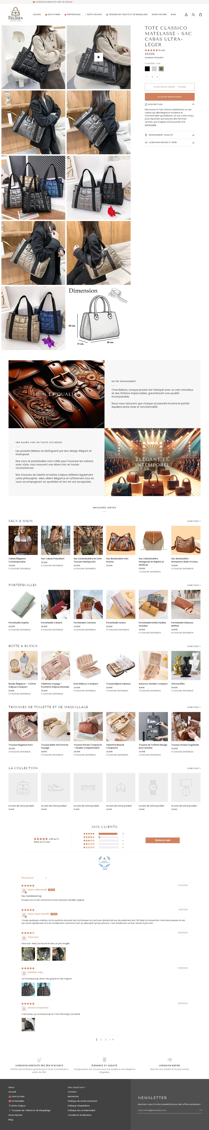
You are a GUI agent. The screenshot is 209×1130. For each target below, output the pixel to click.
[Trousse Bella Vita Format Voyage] (55, 726)
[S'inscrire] (199, 1110)
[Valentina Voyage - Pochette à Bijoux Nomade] (55, 665)
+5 (130, 630)
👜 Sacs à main (16, 1096)
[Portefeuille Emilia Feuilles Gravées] (153, 604)
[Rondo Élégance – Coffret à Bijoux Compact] (23, 665)
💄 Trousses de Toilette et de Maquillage (29, 1110)
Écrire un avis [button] (162, 840)
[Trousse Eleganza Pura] (23, 726)
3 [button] (105, 1039)
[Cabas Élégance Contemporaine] (23, 540)
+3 (195, 633)
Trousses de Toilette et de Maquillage (48, 707)
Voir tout (193, 521)
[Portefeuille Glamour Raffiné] (185, 604)
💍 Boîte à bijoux (17, 1105)
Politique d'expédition (79, 1105)
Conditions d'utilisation (79, 1115)
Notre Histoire (15, 1115)
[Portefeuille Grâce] (120, 604)
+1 (195, 569)
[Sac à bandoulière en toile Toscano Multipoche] (88, 540)
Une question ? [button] (76, 1087)
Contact (72, 1091)
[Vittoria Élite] (185, 665)
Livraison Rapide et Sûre (162, 142)
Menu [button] (12, 1087)
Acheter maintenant (170, 96)
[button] (151, 50)
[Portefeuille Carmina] (88, 604)
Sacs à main (21, 521)
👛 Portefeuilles (16, 1101)
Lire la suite (150, 125)
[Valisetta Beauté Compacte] (120, 726)
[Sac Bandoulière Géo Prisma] (120, 540)
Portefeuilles (23, 585)
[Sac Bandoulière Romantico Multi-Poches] (185, 540)
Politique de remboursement (82, 1101)
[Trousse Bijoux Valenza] (120, 665)
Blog (11, 1119)
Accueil (12, 1091)
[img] (27, 885)
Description (155, 104)
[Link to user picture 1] (28, 954)
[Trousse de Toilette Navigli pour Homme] (153, 726)
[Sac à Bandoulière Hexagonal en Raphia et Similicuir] (153, 540)
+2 (162, 572)
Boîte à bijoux (23, 646)
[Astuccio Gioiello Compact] (153, 665)
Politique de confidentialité (81, 1110)
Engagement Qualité (160, 135)
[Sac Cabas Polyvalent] (55, 540)
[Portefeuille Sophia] (23, 604)
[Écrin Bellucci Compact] (88, 665)
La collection (23, 768)
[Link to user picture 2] (43, 954)
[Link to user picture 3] (59, 954)
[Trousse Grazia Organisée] (185, 726)
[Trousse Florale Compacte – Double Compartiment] (88, 726)
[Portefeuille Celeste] (55, 604)
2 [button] (101, 1039)
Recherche (73, 1096)
